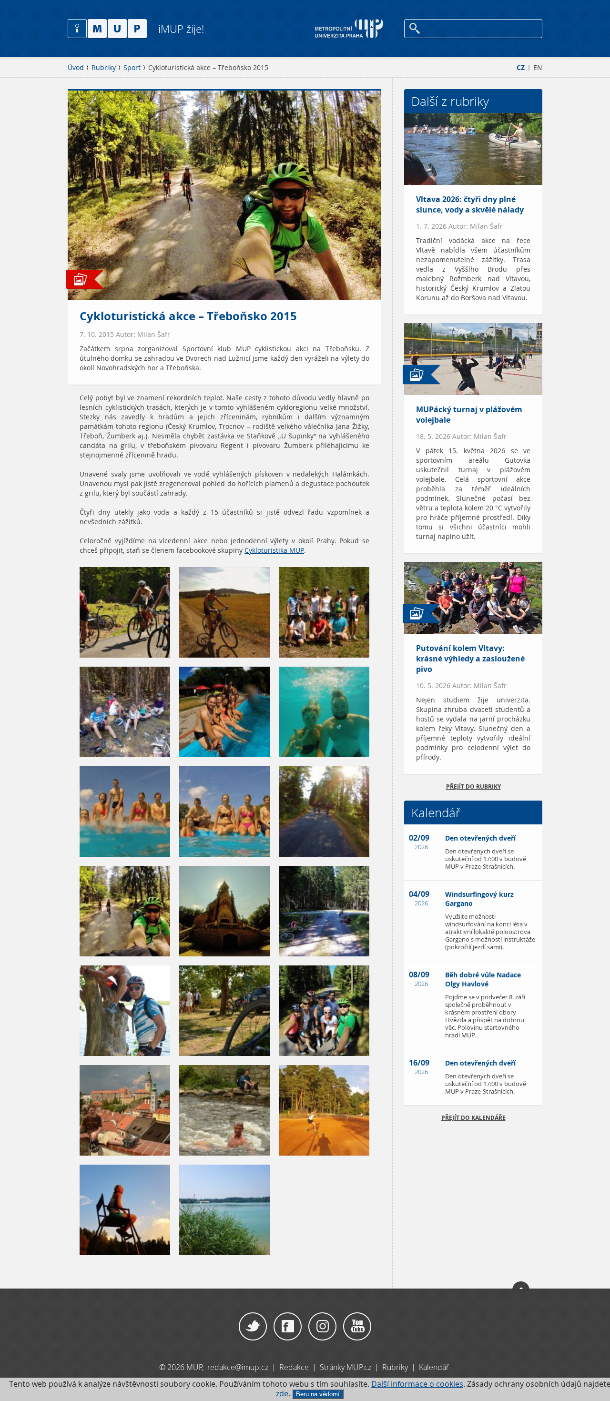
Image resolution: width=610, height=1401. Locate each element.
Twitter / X (253, 1326)
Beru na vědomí (318, 1394)
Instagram (322, 1326)
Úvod (76, 67)
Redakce (294, 1367)
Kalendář (434, 1367)
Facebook (288, 1326)
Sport (132, 67)
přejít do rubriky (473, 786)
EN (537, 67)
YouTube (357, 1326)
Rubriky (104, 67)
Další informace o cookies (417, 1384)
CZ (521, 67)
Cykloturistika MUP (274, 550)
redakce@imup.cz (237, 1367)
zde (282, 1393)
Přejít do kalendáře (473, 1118)
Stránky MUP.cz (345, 1367)
